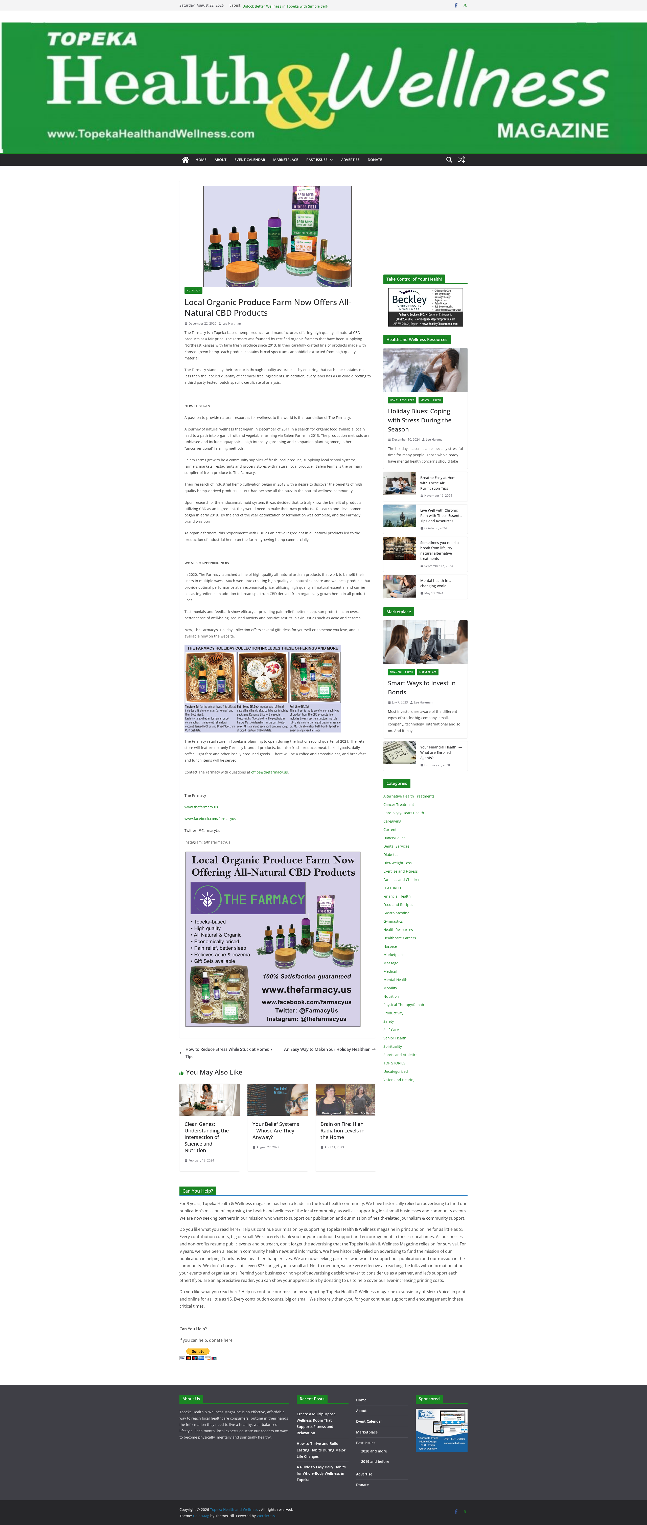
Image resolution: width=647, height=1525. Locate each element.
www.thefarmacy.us (201, 807)
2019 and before (375, 1461)
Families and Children (402, 879)
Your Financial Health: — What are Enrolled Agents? (441, 752)
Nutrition (193, 290)
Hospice (390, 946)
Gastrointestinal (396, 913)
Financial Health (401, 672)
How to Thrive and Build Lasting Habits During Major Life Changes (321, 1450)
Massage (390, 963)
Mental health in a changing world (435, 583)
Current (390, 829)
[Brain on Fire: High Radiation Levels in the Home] (345, 1087)
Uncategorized (395, 1071)
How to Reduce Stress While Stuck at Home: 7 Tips (229, 1052)
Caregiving (392, 821)
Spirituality (392, 1046)
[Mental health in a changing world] (399, 587)
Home (201, 159)
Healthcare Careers (399, 938)
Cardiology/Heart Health (403, 812)
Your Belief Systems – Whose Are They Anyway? (275, 1131)
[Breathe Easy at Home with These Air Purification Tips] (399, 487)
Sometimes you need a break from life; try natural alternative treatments (439, 550)
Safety (388, 1021)
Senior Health (394, 1038)
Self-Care (391, 1029)
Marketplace (285, 159)
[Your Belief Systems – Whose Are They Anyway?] (277, 1087)
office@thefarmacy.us (269, 772)
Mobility (390, 988)
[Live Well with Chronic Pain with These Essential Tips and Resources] (399, 519)
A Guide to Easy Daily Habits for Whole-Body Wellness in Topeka (321, 1473)
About (220, 159)
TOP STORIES (394, 1063)
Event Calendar (250, 159)
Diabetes (390, 854)
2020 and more (374, 1451)
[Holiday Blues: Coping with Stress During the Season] (425, 370)
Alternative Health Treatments (408, 796)
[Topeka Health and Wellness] (185, 160)
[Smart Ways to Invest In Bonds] (425, 642)
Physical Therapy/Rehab (403, 1004)
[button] (330, 159)
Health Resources (402, 400)
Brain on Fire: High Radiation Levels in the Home (342, 1131)
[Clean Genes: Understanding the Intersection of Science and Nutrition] (209, 1087)
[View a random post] (461, 160)
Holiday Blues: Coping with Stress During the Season (420, 420)
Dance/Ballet (394, 837)
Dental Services (396, 846)
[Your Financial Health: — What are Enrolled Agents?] (399, 756)
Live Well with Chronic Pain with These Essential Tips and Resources (442, 515)
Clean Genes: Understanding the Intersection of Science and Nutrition (206, 1137)
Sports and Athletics (400, 1054)
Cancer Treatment (398, 804)
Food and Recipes (398, 904)
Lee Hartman (231, 323)
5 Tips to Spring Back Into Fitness (270, 5)
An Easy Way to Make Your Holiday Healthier (327, 1049)
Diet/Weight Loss (397, 862)
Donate (375, 159)
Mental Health (431, 400)
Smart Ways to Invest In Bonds (422, 687)
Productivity (393, 1013)
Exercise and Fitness (400, 871)
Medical (390, 971)
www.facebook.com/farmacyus (210, 818)
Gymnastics (393, 921)
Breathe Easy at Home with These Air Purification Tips (438, 483)
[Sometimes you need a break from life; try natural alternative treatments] (399, 554)
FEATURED (392, 887)
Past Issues (317, 159)
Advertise (350, 159)
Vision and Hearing (399, 1079)
